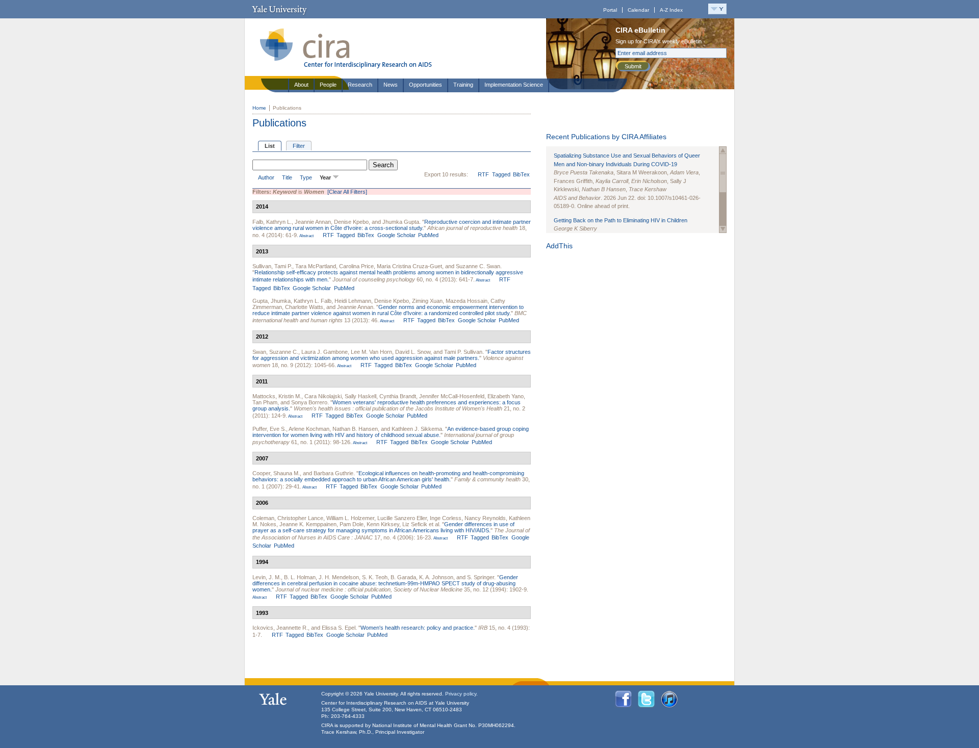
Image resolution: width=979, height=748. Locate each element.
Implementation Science (513, 85)
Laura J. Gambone (324, 352)
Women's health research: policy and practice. (417, 628)
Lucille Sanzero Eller (402, 518)
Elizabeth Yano (505, 396)
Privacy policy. (461, 694)
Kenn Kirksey (383, 524)
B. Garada (403, 577)
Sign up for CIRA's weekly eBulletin (658, 41)
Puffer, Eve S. (269, 429)
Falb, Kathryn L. (272, 222)
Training (463, 85)
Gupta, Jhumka (271, 301)
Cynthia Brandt (397, 396)
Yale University (279, 9)
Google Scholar (396, 235)
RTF (483, 174)
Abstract (306, 236)
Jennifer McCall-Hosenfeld (451, 396)
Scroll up (723, 150)
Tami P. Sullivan (463, 352)
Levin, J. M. (266, 577)
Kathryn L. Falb (312, 301)
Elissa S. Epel (338, 628)
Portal (610, 10)
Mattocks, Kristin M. (276, 396)
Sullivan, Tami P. (272, 266)
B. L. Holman (300, 577)
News (390, 85)
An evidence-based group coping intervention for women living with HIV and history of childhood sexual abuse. (390, 432)
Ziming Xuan (427, 301)
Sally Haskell (360, 396)
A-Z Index (671, 10)
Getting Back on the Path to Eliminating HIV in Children (620, 220)
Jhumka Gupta (400, 222)
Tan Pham (264, 402)
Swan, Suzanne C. (275, 352)
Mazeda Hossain (466, 301)
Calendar (638, 10)
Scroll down (723, 229)
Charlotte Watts (304, 307)
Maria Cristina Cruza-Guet (409, 266)
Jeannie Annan (313, 222)
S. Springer (480, 577)
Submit (633, 66)
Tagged (501, 174)
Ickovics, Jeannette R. (280, 628)
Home (259, 108)
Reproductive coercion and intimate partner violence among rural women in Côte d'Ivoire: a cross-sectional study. (391, 225)
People (328, 85)
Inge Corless (445, 518)
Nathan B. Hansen (355, 429)
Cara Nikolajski (323, 396)
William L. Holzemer (350, 518)
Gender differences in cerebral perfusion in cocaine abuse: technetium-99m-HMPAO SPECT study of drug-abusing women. (385, 583)
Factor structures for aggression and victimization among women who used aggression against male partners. (391, 355)
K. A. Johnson (436, 577)
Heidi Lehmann (352, 301)
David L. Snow (412, 352)
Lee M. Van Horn (371, 352)
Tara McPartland (315, 266)
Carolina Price (356, 266)
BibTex (521, 174)
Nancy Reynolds (485, 518)
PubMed (428, 235)
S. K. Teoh (375, 577)
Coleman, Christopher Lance (287, 518)
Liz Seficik (414, 524)
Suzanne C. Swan (478, 266)
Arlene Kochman (309, 429)
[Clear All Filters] (347, 192)
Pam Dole (352, 524)
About (301, 85)
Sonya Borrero (309, 402)
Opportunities (425, 85)
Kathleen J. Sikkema (417, 429)
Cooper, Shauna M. (276, 473)
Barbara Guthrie (333, 473)
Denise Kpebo (351, 222)
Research (360, 85)
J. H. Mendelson (339, 577)
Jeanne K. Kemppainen (308, 524)
